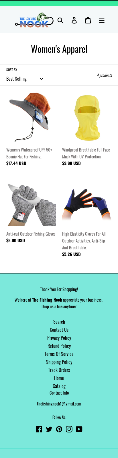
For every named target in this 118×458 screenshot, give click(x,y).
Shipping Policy (59, 361)
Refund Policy (59, 345)
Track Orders (59, 369)
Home (59, 377)
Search (59, 321)
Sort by (11, 69)
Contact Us (59, 329)
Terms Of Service (59, 353)
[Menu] (101, 19)
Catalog (59, 386)
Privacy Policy (59, 337)
